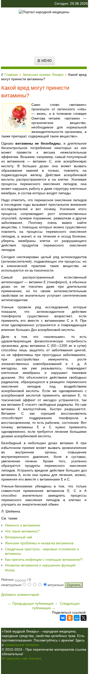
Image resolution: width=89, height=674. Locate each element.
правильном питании (22, 645)
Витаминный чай (18, 537)
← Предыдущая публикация (31, 603)
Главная (11, 75)
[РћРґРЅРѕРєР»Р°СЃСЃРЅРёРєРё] (70, 618)
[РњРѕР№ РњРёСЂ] (77, 618)
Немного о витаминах (22, 525)
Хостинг (35, 658)
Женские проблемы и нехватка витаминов (39, 543)
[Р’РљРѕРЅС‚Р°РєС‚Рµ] (63, 618)
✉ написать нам (15, 658)
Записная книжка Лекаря (42, 75)
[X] (84, 618)
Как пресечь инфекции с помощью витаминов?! (44, 559)
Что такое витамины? (22, 531)
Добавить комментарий (20, 594)
